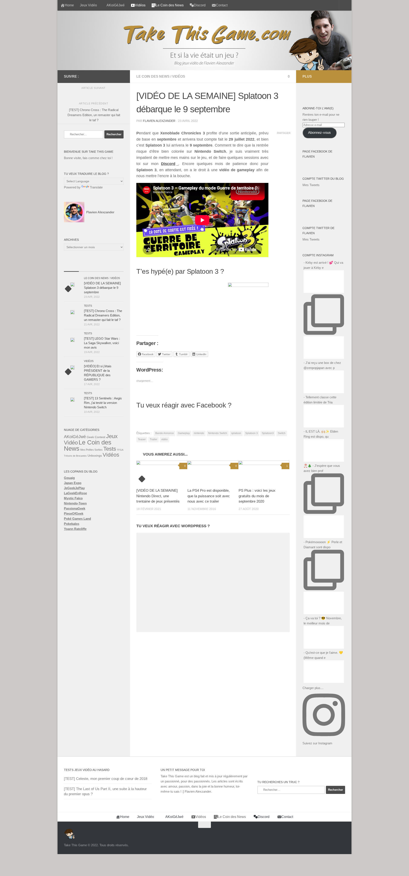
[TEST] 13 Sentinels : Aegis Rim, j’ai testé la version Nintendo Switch (103, 402)
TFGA (120, 450)
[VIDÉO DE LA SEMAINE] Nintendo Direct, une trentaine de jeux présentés (158, 496)
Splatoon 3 (251, 433)
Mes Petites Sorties (91, 449)
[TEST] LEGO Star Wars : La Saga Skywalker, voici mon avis (102, 343)
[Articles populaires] (86, 267)
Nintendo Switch (217, 433)
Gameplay (184, 433)
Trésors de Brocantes (75, 455)
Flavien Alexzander (159, 120)
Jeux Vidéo (88, 5)
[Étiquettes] (116, 267)
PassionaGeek (74, 508)
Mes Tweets (311, 185)
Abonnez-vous (319, 133)
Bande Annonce (164, 433)
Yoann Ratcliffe (75, 529)
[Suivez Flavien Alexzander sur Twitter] (93, 76)
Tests (88, 305)
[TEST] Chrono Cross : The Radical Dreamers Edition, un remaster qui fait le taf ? (103, 315)
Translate (96, 187)
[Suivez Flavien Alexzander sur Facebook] (86, 76)
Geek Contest (96, 437)
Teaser (142, 439)
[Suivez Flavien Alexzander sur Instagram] (121, 76)
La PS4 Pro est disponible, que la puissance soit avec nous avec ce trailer (208, 496)
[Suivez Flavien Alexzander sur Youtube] (107, 76)
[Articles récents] (71, 267)
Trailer (153, 439)
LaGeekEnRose (75, 493)
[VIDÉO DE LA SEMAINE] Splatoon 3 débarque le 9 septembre (102, 287)
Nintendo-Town (75, 503)
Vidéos (178, 76)
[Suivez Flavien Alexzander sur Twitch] (100, 76)
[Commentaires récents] (101, 267)
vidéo (164, 439)
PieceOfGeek (73, 513)
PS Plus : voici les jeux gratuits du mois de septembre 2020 (257, 496)
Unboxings (95, 455)
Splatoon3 (268, 433)
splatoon (236, 433)
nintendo (199, 433)
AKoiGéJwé (116, 5)
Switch (281, 433)
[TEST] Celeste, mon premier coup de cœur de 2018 (105, 779)
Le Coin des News (153, 76)
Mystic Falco (73, 498)
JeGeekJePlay (74, 488)
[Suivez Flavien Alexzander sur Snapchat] (114, 76)
